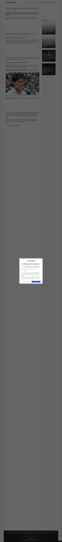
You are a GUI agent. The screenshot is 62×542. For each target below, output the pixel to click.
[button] (31, 271)
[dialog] (31, 271)
